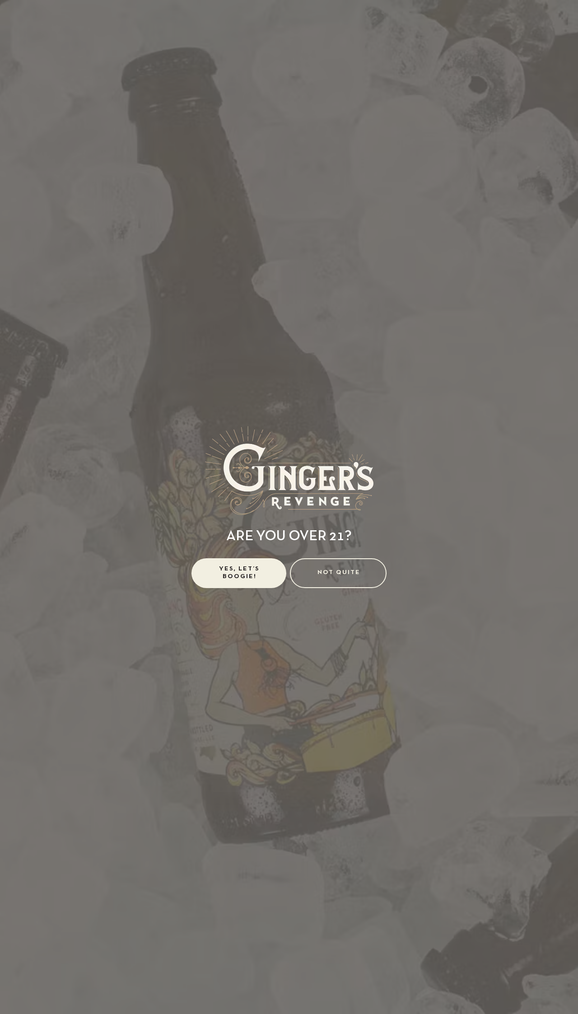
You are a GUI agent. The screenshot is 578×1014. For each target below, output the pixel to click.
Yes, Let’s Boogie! (239, 572)
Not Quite (338, 572)
